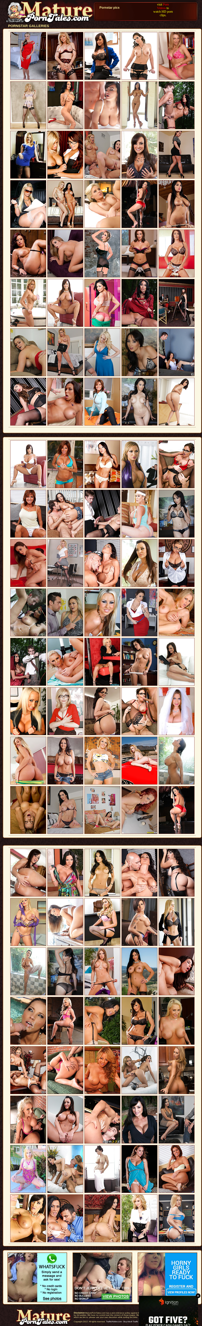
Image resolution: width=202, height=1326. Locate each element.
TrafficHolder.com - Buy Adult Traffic (122, 1321)
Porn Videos (163, 6)
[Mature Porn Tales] (50, 22)
